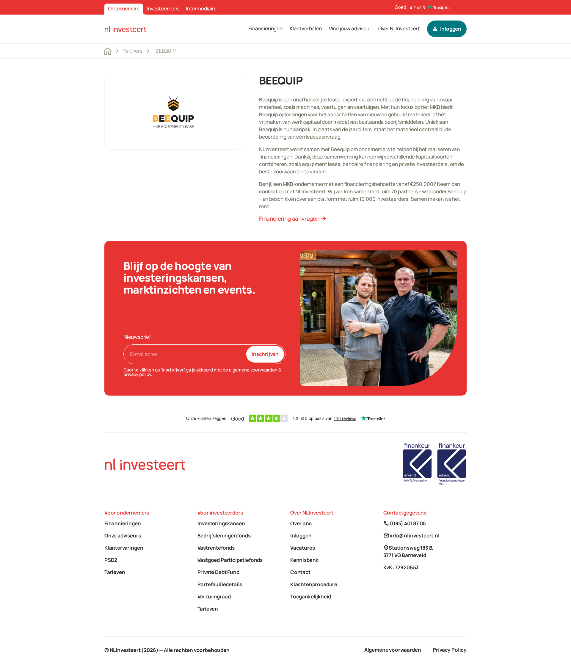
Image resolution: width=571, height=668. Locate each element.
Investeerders (163, 8)
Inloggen (301, 535)
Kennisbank (304, 559)
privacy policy (137, 374)
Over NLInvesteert (399, 28)
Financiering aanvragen (293, 218)
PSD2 (110, 559)
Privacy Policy (450, 649)
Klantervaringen (123, 547)
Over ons (301, 523)
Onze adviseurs (122, 535)
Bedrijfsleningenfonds (224, 535)
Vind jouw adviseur (350, 28)
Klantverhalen (306, 28)
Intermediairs (201, 8)
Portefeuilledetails (219, 584)
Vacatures (302, 547)
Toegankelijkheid (310, 596)
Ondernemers (123, 8)
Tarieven (114, 572)
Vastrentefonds (216, 547)
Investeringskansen (221, 523)
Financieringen (265, 28)
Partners (132, 50)
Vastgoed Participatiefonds (230, 559)
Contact (300, 572)
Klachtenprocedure (313, 584)
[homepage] (125, 28)
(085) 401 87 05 (404, 523)
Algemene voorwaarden (392, 649)
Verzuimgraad (214, 596)
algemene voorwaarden (253, 370)
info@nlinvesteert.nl (411, 535)
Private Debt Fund (218, 572)
